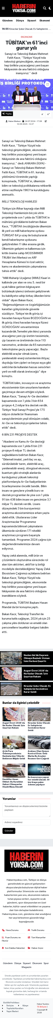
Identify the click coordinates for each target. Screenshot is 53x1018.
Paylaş (9, 114)
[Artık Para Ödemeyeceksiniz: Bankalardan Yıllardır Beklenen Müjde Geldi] (14, 742)
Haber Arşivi (37, 948)
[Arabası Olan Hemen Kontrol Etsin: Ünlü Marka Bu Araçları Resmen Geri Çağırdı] (39, 742)
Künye (25, 1006)
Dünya (20, 20)
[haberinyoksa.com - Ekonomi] (24, 8)
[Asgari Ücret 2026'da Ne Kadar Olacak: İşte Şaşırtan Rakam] (14, 714)
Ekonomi (45, 20)
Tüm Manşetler (38, 937)
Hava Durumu (12, 930)
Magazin (26, 967)
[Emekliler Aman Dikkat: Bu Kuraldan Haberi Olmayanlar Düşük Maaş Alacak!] (14, 770)
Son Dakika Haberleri (15, 948)
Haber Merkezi (14, 121)
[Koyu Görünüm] (48, 8)
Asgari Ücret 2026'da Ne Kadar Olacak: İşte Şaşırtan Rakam (14, 725)
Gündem (7, 20)
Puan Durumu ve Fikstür (11, 939)
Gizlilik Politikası (11, 1003)
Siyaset (31, 20)
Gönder (9, 831)
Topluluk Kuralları (14, 1009)
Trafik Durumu (37, 930)
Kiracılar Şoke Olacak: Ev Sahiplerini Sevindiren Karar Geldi (26, 29)
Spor (46, 963)
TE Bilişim (41, 1007)
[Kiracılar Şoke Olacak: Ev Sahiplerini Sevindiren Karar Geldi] (39, 714)
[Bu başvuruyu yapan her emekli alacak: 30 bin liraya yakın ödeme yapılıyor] (39, 769)
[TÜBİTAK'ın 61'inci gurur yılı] (26, 94)
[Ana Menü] (3, 8)
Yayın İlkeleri (12, 1012)
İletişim (10, 1006)
